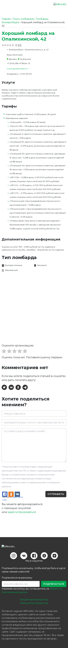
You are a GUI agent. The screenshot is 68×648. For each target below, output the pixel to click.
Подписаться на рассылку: (17, 577)
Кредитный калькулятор (34, 599)
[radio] (4, 351)
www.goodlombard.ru (17, 68)
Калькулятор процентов (34, 603)
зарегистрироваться (22, 512)
